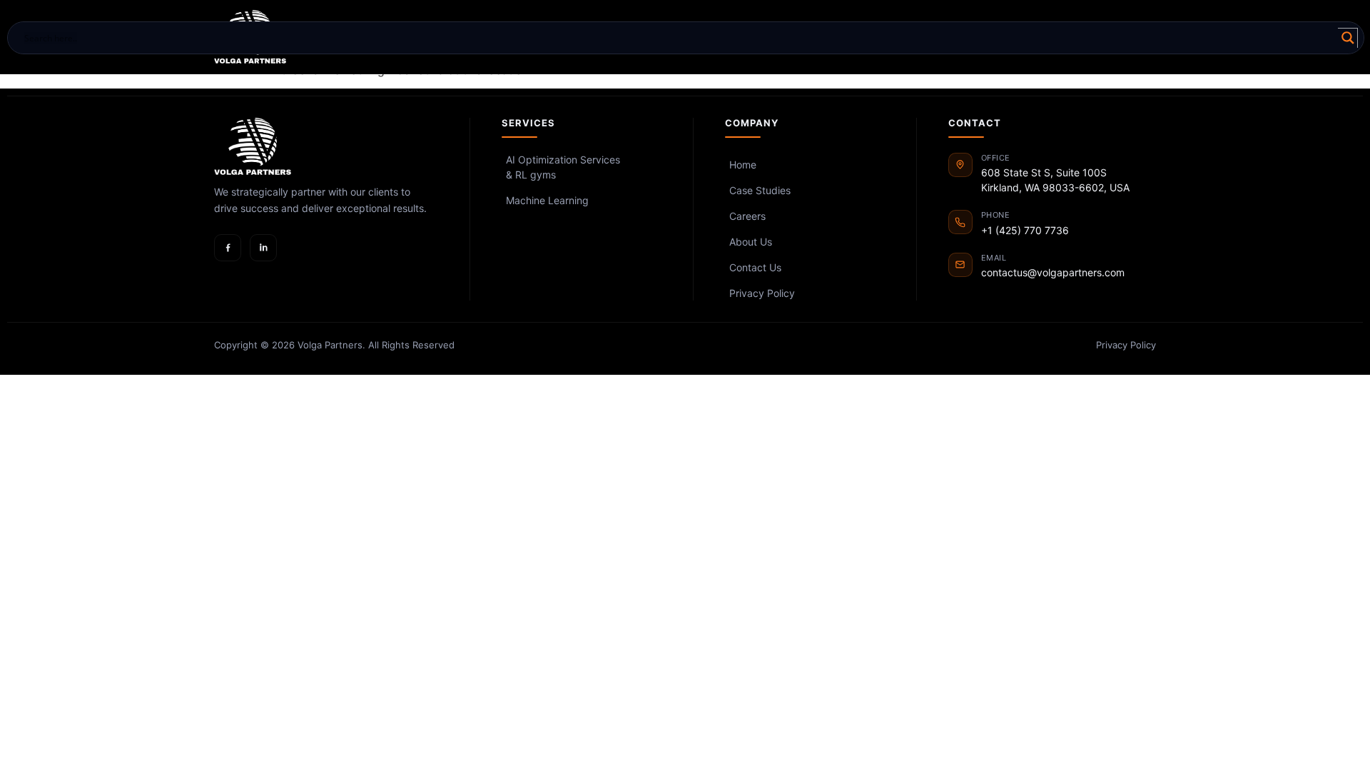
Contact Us (755, 267)
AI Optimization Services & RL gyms (563, 167)
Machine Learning (547, 200)
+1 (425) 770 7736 (1025, 230)
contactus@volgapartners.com (1053, 272)
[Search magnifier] (1348, 38)
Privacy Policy (762, 293)
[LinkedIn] (263, 247)
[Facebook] (227, 247)
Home (742, 164)
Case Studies (760, 190)
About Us (750, 242)
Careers (747, 216)
